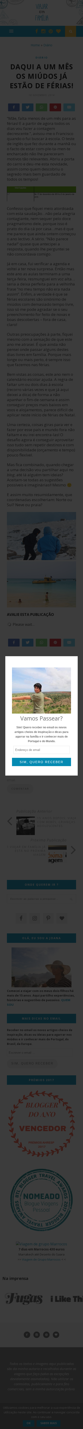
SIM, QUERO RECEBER (41, 762)
